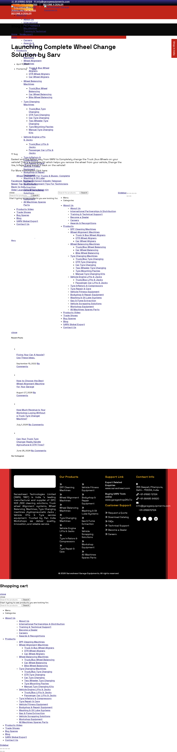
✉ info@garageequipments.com (52, 1)
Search (35, 195)
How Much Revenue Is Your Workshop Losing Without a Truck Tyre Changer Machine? (30, 414)
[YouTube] (150, 519)
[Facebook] (139, 519)
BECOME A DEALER (53, 4)
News (23, 34)
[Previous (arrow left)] (1, 751)
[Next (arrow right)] (4, 751)
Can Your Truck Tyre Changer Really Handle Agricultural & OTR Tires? (30, 441)
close (14, 332)
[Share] (130, 193)
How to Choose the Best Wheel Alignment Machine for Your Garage (30, 383)
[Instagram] (156, 519)
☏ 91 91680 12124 (21, 1)
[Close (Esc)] (128, 193)
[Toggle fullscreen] (133, 193)
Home (14, 34)
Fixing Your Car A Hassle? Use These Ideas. (30, 356)
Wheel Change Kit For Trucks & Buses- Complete (43, 175)
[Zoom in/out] (135, 193)
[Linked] (144, 519)
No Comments (26, 394)
